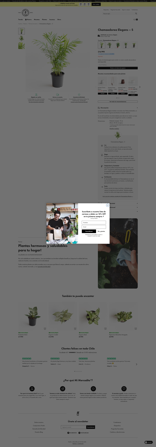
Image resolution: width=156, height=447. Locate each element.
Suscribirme (89, 231)
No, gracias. (101, 231)
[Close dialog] (107, 205)
